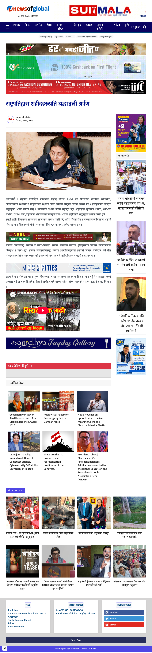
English (135, 27)
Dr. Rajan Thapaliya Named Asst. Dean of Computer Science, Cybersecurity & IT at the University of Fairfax (24, 461)
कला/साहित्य (60, 27)
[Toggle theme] (4, 648)
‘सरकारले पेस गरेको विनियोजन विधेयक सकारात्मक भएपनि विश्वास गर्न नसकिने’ (58, 585)
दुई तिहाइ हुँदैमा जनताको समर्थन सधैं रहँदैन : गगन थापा (131, 264)
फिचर (27, 25)
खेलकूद (77, 25)
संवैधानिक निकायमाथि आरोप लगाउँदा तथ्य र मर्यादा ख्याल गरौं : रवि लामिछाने (131, 323)
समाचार (16, 25)
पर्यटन (117, 25)
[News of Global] (28, 9)
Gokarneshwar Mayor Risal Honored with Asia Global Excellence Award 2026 (23, 420)
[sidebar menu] (7, 27)
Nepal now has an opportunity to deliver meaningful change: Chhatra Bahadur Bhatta (92, 420)
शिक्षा (49, 25)
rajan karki (59, 36)
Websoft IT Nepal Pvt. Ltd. (84, 649)
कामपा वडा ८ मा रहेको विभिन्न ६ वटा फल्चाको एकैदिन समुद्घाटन (22, 535)
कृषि (127, 25)
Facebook (114, 612)
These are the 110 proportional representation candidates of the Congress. (54, 461)
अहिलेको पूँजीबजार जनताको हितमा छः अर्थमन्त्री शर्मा (94, 583)
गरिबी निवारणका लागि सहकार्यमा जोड (58, 535)
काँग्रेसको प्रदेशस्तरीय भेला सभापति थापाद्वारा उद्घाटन (129, 583)
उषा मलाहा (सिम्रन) (46, 36)
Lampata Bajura (106, 36)
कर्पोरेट (38, 25)
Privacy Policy (76, 640)
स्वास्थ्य (89, 25)
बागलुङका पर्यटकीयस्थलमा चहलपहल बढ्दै (129, 535)
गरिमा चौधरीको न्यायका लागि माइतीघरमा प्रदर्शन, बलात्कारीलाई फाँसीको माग (131, 206)
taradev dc (70, 36)
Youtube (114, 624)
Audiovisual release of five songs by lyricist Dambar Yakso (56, 418)
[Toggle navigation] (144, 27)
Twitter (113, 618)
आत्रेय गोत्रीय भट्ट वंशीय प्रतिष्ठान (87, 36)
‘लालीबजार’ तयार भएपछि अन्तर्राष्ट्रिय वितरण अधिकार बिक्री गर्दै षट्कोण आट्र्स (22, 585)
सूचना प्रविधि (100, 27)
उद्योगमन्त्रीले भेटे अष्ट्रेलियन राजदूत (94, 533)
